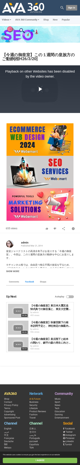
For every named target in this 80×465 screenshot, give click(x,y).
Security (33, 405)
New (55, 19)
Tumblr (68, 444)
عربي (6, 432)
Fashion (33, 414)
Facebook (29, 282)
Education (60, 411)
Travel (32, 417)
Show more (12, 271)
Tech (57, 408)
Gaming (59, 414)
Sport (57, 402)
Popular (66, 19)
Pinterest (69, 438)
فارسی (32, 435)
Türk (31, 447)
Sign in (71, 7)
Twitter (69, 432)
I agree (40, 460)
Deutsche (8, 441)
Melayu (7, 447)
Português (34, 438)
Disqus (43, 282)
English (8, 428)
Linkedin (69, 441)
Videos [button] (5, 19)
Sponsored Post (12, 417)
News (57, 405)
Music (58, 399)
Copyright (9, 411)
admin (24, 242)
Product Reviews (37, 411)
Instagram (70, 435)
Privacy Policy (11, 405)
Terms (7, 408)
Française (9, 438)
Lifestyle (33, 408)
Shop (46, 19)
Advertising (9, 414)
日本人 (32, 428)
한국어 (32, 432)
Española (34, 444)
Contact (8, 402)
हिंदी (5, 444)
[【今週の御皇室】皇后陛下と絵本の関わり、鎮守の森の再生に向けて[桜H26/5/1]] (18, 344)
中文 (6, 435)
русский (33, 441)
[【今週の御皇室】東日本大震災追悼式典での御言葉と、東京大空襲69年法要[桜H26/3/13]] (18, 311)
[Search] (62, 7)
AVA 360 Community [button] (26, 19)
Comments (14, 282)
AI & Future (34, 399)
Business (33, 402)
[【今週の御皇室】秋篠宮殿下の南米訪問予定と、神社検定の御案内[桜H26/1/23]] (18, 328)
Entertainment (62, 417)
